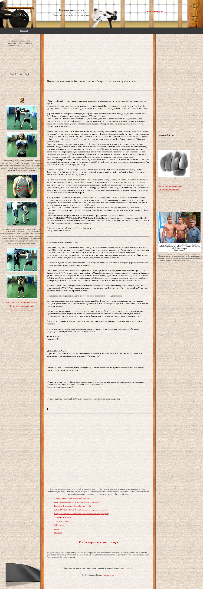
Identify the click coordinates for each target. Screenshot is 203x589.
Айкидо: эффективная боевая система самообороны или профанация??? (81, 514)
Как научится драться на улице (170, 186)
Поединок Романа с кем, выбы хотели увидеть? (72, 498)
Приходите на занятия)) (63, 517)
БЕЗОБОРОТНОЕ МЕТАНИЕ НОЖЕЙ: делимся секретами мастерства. (81, 510)
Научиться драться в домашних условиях (22, 302)
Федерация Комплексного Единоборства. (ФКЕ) (72, 506)
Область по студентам (62, 521)
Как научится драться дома (168, 189)
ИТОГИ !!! (58, 533)
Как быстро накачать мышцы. (22, 310)
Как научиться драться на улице (22, 306)
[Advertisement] (72, 44)
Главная (24, 31)
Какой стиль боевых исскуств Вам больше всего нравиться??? (77, 502)
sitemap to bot (109, 575)
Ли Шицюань (59, 525)
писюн (56, 529)
